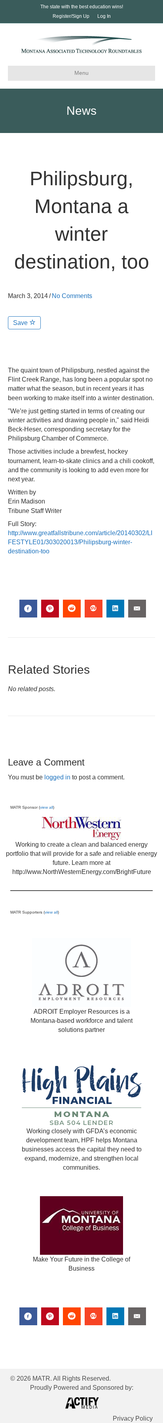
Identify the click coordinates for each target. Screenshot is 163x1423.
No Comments (72, 296)
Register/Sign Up (71, 16)
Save (21, 322)
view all (46, 807)
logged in (57, 777)
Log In (104, 16)
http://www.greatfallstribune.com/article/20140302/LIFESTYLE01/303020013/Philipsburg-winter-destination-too (80, 542)
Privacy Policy (133, 1418)
